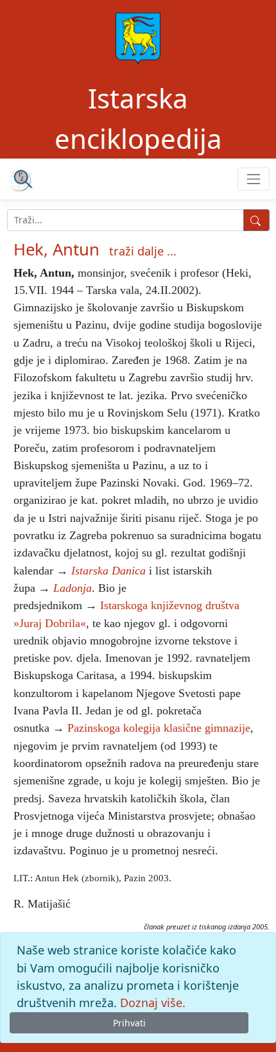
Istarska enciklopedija (138, 118)
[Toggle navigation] (253, 179)
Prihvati (129, 1023)
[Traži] (256, 220)
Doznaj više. (152, 1002)
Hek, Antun (56, 249)
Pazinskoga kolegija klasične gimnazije (158, 727)
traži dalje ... (143, 251)
